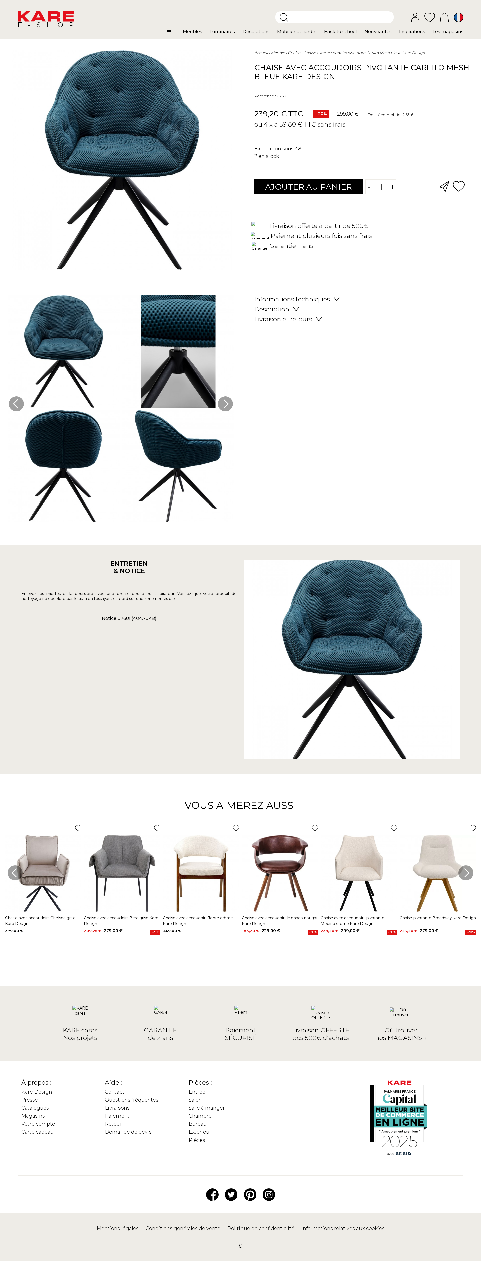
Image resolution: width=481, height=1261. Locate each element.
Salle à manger (207, 1108)
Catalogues (35, 1108)
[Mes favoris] (429, 17)
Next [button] (225, 403)
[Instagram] (269, 1194)
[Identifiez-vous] (415, 17)
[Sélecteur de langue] (458, 17)
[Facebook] (212, 1194)
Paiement (117, 1116)
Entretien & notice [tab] (129, 567)
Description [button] (271, 309)
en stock (268, 156)
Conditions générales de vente (184, 1228)
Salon (195, 1100)
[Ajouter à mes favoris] (459, 185)
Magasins (33, 1116)
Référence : (265, 96)
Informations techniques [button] (292, 299)
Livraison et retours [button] (283, 319)
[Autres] (173, 33)
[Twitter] (231, 1194)
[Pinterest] (250, 1194)
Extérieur (200, 1132)
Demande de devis (128, 1132)
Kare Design (36, 1092)
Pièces (197, 1140)
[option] (120, 410)
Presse (29, 1100)
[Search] (284, 17)
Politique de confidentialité (261, 1228)
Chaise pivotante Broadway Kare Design (438, 917)
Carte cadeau (37, 1132)
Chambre (200, 1116)
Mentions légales (118, 1228)
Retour (113, 1124)
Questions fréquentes (131, 1100)
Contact (114, 1092)
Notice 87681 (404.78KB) (129, 618)
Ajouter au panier (308, 187)
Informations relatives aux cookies (343, 1228)
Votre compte (38, 1124)
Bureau (198, 1124)
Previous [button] (16, 403)
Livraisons (117, 1108)
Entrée (197, 1092)
